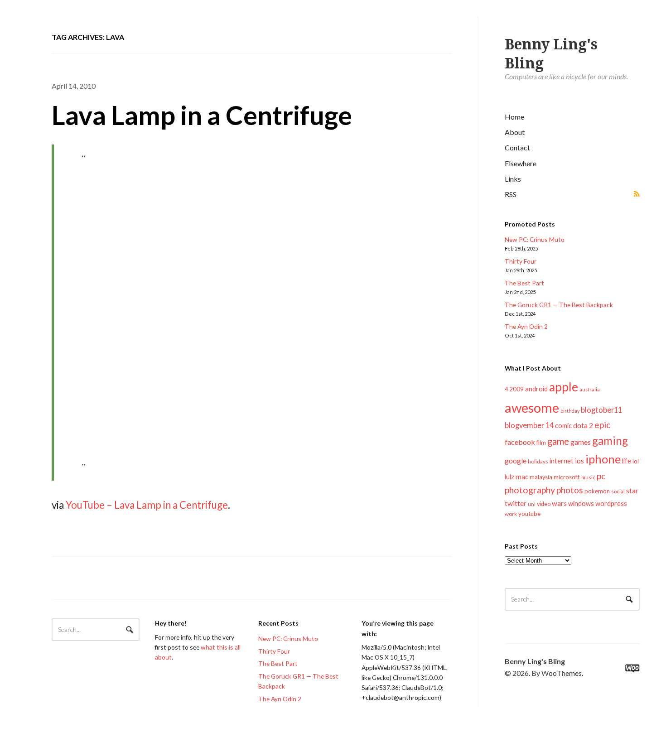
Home (514, 116)
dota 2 (583, 425)
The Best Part (524, 283)
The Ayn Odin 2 (526, 326)
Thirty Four (520, 261)
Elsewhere (520, 163)
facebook (520, 442)
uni (532, 504)
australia (589, 389)
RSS (510, 194)
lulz (509, 476)
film (541, 442)
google (515, 460)
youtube (529, 513)
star (632, 491)
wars (559, 503)
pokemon (597, 491)
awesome (532, 407)
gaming (610, 440)
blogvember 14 (529, 425)
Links (513, 178)
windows (581, 503)
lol (635, 461)
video (543, 504)
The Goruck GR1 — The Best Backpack (559, 304)
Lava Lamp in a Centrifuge (202, 114)
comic (563, 425)
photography (530, 490)
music (588, 477)
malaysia (541, 477)
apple (563, 387)
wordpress (611, 503)
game (558, 441)
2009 (516, 389)
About (515, 132)
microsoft (567, 477)
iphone (603, 459)
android (536, 389)
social (618, 491)
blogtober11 (601, 409)
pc (601, 476)
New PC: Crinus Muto (535, 239)
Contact (517, 147)
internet (562, 461)
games (580, 442)
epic (602, 424)
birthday (569, 411)
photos (569, 490)
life (626, 461)
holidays (538, 461)
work (511, 514)
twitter (515, 503)
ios (579, 461)
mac (522, 476)
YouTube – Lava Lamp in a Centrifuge (147, 505)
